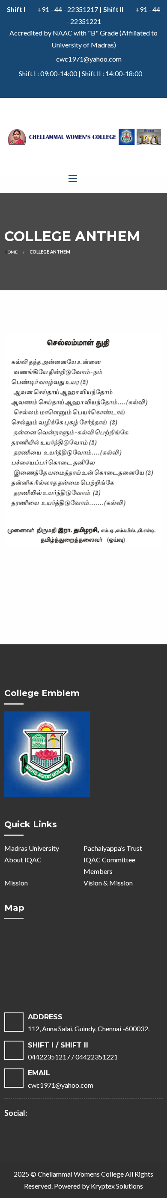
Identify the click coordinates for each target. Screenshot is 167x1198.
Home (11, 251)
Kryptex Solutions (117, 1186)
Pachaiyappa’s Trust (113, 848)
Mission (16, 883)
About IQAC (23, 860)
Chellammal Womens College (81, 1174)
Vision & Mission (108, 883)
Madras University (31, 848)
